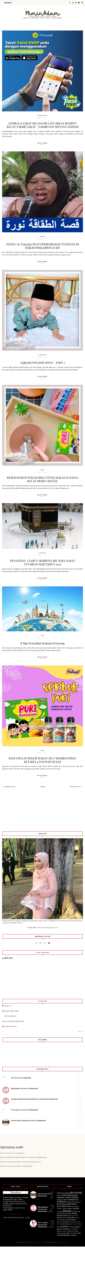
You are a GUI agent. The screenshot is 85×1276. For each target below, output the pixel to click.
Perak (66, 1222)
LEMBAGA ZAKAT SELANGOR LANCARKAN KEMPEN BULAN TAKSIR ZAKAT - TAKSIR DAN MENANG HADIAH (42, 125)
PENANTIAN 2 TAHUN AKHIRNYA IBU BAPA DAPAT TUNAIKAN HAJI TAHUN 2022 (42, 562)
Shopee (59, 1231)
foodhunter (62, 1201)
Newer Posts (10, 786)
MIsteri (71, 1215)
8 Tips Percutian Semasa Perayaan (42, 643)
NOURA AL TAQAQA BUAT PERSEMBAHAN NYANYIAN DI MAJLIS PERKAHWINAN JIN (42, 246)
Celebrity (74, 1197)
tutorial (66, 1235)
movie (59, 1217)
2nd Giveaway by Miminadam (21, 1078)
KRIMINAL (60, 1208)
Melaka (74, 1213)
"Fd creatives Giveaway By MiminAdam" (24, 1110)
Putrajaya (79, 1224)
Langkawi (75, 1208)
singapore (65, 1231)
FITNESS (72, 1200)
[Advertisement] (42, 814)
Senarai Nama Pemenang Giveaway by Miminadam (28, 1120)
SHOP (42, 470)
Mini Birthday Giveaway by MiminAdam (24, 1088)
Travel (59, 1235)
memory (66, 1215)
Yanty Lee (8, 1006)
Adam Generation (63, 1193)
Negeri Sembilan (66, 1217)
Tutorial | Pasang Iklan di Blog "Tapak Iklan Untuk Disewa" (20, 1162)
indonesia (64, 1204)
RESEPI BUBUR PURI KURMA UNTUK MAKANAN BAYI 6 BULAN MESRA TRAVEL (42, 479)
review (65, 1226)
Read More (42, 143)
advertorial (42, 115)
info (69, 1204)
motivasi (75, 1215)
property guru (73, 1224)
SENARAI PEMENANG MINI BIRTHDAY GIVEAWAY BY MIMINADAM (34, 1099)
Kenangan (75, 1206)
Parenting (42, 355)
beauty (75, 1195)
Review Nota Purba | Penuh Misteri (12, 1153)
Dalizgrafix (60, 1200)
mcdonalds (60, 1213)
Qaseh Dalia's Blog (11, 1011)
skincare (70, 1231)
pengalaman (60, 1222)
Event (66, 1200)
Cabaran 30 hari (63, 1197)
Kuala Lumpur (67, 1208)
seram (42, 236)
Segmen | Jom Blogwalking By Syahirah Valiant (16, 1166)
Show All (80, 1031)
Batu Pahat (67, 1195)
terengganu (74, 1233)
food (76, 1200)
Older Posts (75, 786)
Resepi (59, 1227)
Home (42, 786)
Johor (64, 1206)
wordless (73, 1235)
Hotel (59, 1204)
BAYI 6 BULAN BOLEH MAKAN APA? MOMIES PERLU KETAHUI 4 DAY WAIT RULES (42, 760)
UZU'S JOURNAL (10, 1016)
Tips (42, 635)
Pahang (62, 1220)
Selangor (67, 1229)
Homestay (77, 1202)
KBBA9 (69, 1206)
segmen (72, 1227)
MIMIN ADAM (39, 1242)
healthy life (70, 1202)
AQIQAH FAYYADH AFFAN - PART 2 (42, 362)
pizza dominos (73, 1222)
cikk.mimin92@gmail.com (48, 927)
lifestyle (42, 553)
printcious (65, 1224)
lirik (73, 1211)
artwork (59, 1195)
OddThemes (63, 1242)
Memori (59, 1215)
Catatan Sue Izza (10, 1026)
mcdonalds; (68, 1213)
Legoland (60, 1211)
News (74, 1217)
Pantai (66, 1220)
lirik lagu (77, 1211)
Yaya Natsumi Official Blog (14, 1021)
